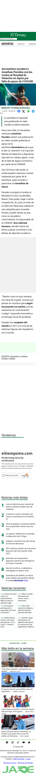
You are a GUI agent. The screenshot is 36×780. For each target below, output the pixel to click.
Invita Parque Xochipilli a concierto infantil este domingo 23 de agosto (17, 711)
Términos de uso (9, 763)
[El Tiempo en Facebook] (8, 743)
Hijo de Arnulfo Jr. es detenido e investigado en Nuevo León (19, 569)
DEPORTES (7, 43)
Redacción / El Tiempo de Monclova (15, 108)
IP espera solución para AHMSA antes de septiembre (17, 690)
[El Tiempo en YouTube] (25, 743)
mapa (28, 759)
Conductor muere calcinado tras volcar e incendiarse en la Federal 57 (20, 516)
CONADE (12, 358)
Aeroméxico (15, 356)
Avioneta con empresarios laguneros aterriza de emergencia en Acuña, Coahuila (20, 561)
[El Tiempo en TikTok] (19, 743)
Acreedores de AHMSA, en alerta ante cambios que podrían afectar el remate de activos (20, 578)
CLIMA (24, 643)
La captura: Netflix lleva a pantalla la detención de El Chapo (20, 534)
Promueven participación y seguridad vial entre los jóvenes (8, 609)
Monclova (20, 44)
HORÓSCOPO (15, 643)
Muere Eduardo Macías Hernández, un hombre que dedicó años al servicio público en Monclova (16, 733)
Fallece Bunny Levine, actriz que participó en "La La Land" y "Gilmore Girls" (8, 622)
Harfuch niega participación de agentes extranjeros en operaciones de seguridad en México (26, 622)
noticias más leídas (21, 580)
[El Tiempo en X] (29, 743)
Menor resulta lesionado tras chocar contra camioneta (25, 597)
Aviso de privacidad (25, 763)
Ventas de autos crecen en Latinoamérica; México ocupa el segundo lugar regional (9, 598)
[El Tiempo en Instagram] (14, 743)
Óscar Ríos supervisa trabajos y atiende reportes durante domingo (25, 609)
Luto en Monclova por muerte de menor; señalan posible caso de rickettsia (20, 506)
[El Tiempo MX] (18, 36)
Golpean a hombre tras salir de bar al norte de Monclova (20, 542)
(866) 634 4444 (18, 759)
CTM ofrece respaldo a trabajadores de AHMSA (16, 670)
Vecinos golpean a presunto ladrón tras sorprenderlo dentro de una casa (20, 526)
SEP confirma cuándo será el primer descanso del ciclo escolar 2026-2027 (21, 551)
